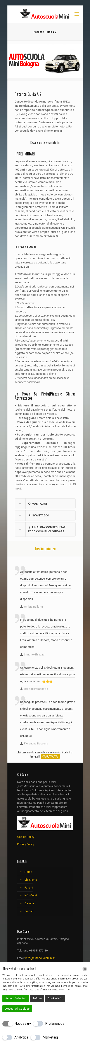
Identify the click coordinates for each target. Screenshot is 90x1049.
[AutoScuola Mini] (45, 14)
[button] (45, 503)
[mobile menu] (77, 14)
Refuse (37, 998)
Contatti (29, 911)
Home (28, 871)
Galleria (29, 903)
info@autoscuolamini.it (40, 958)
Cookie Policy (25, 836)
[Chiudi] (85, 969)
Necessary (22, 1023)
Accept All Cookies (17, 1008)
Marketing (50, 1037)
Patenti (28, 887)
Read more (64, 989)
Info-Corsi (30, 895)
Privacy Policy (25, 844)
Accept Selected (15, 998)
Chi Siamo (30, 879)
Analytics (21, 1037)
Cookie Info (55, 998)
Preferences (54, 1023)
